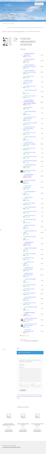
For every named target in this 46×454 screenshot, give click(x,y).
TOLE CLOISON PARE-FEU (30, 293)
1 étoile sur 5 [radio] (19, 365)
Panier (17, 14)
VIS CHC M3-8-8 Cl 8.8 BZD (30, 284)
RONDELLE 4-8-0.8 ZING (30, 215)
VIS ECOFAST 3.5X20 (29, 76)
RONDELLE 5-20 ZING (29, 257)
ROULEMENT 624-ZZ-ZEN (30, 86)
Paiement (12, 14)
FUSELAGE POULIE (29, 107)
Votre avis (21, 367)
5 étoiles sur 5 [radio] (24, 365)
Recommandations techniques (9, 19)
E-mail (32, 384)
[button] (17, 39)
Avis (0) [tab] (4, 349)
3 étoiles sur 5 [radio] (22, 365)
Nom (20, 384)
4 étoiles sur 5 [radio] (23, 365)
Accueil (4, 10)
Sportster (9, 31)
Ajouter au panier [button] (9, 430)
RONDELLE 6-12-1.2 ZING (30, 132)
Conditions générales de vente (20, 10)
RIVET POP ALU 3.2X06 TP (30, 96)
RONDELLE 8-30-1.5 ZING (30, 302)
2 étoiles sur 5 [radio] (20, 365)
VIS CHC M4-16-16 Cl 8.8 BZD (30, 211)
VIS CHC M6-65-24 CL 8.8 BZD (31, 156)
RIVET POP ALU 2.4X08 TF (30, 203)
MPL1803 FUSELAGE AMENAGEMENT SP (18, 31)
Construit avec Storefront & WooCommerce (11, 447)
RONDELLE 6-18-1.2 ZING (30, 152)
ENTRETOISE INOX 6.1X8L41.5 (31, 160)
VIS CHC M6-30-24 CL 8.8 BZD (31, 122)
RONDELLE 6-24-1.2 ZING (30, 148)
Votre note (21, 364)
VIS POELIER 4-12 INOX (29, 288)
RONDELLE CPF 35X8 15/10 (30, 253)
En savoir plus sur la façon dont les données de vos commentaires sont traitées (29, 396)
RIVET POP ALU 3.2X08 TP (30, 170)
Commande (9, 10)
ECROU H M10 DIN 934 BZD (30, 207)
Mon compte (5, 14)
